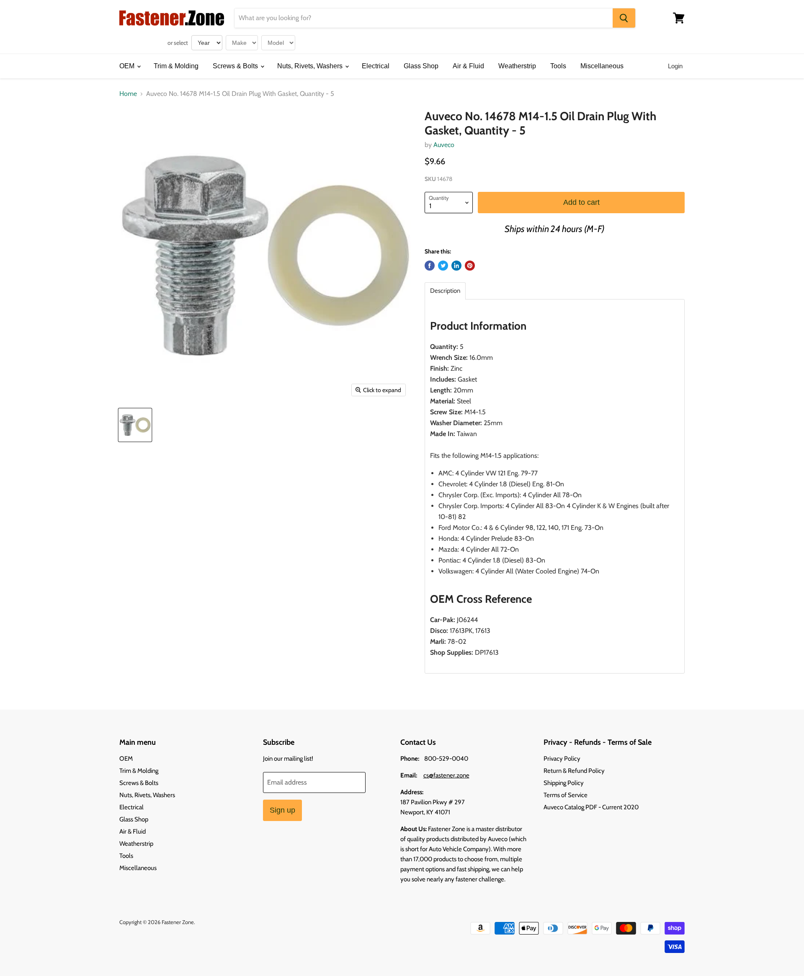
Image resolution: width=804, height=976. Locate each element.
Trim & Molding (176, 66)
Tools (558, 66)
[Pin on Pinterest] (470, 266)
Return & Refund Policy (574, 771)
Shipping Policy (564, 783)
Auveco (443, 145)
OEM (127, 66)
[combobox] (423, 18)
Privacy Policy (562, 758)
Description (445, 291)
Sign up (282, 810)
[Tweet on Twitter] (443, 266)
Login (675, 66)
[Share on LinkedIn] (456, 266)
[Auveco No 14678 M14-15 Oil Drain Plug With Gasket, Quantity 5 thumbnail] (135, 425)
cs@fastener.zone (446, 775)
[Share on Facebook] (430, 266)
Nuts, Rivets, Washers (310, 66)
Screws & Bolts (236, 66)
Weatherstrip (517, 66)
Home (128, 94)
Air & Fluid (468, 66)
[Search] (624, 18)
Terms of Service (566, 795)
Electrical (375, 66)
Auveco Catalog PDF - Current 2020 (591, 807)
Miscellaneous (602, 66)
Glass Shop (421, 66)
